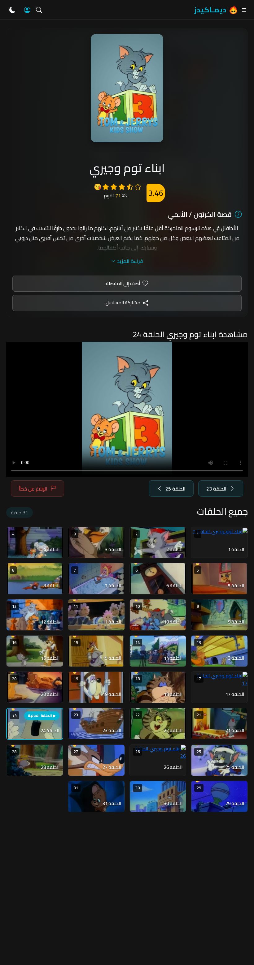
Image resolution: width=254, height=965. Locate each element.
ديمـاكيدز (210, 10)
